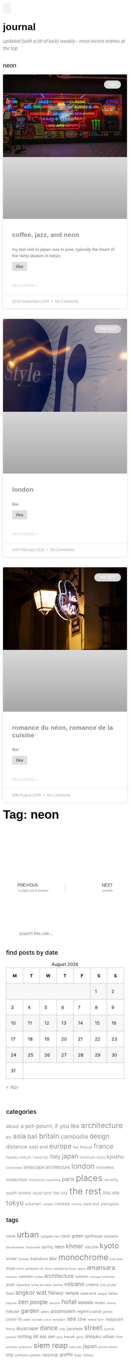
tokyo (15, 1203)
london (23, 489)
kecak (69, 1336)
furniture (23, 1259)
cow (81, 1318)
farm (101, 1319)
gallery (45, 1311)
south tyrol (42, 1193)
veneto (48, 1204)
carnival (58, 1285)
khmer (74, 1246)
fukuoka (12, 1157)
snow (47, 1319)
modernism (17, 1179)
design (99, 1136)
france (103, 1146)
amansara (101, 1267)
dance (49, 1327)
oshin (20, 1268)
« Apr (12, 1087)
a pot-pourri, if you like (50, 1126)
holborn (25, 1157)
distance (16, 1146)
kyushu (115, 1157)
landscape (14, 1168)
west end (91, 1204)
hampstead (32, 1247)
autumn (81, 1276)
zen (23, 1302)
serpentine (23, 1285)
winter (11, 1258)
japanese (75, 1328)
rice (119, 1336)
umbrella (11, 1347)
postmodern (63, 1311)
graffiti (66, 1354)
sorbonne (108, 1276)
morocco (36, 1179)
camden (26, 1276)
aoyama (111, 1236)
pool (60, 1337)
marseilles (105, 1167)
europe (60, 1146)
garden (30, 1310)
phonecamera (15, 1247)
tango (78, 1355)
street (93, 1327)
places (89, 1178)
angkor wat (31, 1292)
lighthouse (93, 1236)
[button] (7, 8)
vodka (38, 1276)
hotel (68, 1302)
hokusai (12, 1311)
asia (19, 1136)
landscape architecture (47, 1167)
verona (76, 1204)
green (77, 1235)
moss (10, 1268)
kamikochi (87, 1157)
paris (68, 1179)
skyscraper (27, 1328)
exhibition (59, 1319)
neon (59, 1246)
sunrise (110, 1303)
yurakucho (25, 1347)
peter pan (75, 1347)
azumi (81, 1268)
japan (70, 1156)
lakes (112, 1293)
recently (111, 1179)
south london (18, 1192)
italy (55, 1156)
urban (28, 1234)
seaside (85, 1302)
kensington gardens (28, 1355)
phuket (111, 1285)
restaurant (114, 1319)
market (92, 1319)
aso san (47, 1336)
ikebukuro (39, 1258)
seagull (102, 1293)
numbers (11, 1276)
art (8, 1137)
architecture (102, 1125)
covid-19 (14, 1319)
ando (10, 1284)
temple (72, 1293)
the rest (85, 1191)
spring (47, 1247)
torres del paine (41, 1285)
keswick (54, 1303)
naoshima (53, 1180)
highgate (46, 1236)
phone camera (107, 1347)
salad (26, 1319)
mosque (95, 1276)
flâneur (56, 1293)
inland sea (40, 1157)
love (103, 1285)
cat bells (37, 1319)
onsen (100, 1302)
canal (10, 1236)
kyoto (101, 1157)
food (10, 1293)
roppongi (50, 1355)
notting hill (28, 1336)
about (12, 1126)
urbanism (33, 1204)
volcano (74, 1284)
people (39, 1302)
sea (71, 1318)
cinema (92, 1284)
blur (53, 1258)
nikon (65, 1236)
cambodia (74, 1136)
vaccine (91, 1247)
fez (76, 1147)
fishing (10, 1329)
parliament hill (34, 1268)
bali (32, 1136)
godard (107, 1311)
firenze (86, 1147)
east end (38, 1147)
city (9, 1354)
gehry (80, 1337)
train (56, 1236)
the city (60, 1192)
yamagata (110, 1204)
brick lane (116, 1259)
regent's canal (89, 1311)
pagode (11, 1303)
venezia (62, 1203)
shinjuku (93, 1336)
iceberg (88, 1355)
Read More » (24, 286)
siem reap (51, 1345)
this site (111, 1192)
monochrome (83, 1257)
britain (49, 1136)
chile (62, 1329)
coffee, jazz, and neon (45, 234)
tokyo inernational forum (60, 1268)
